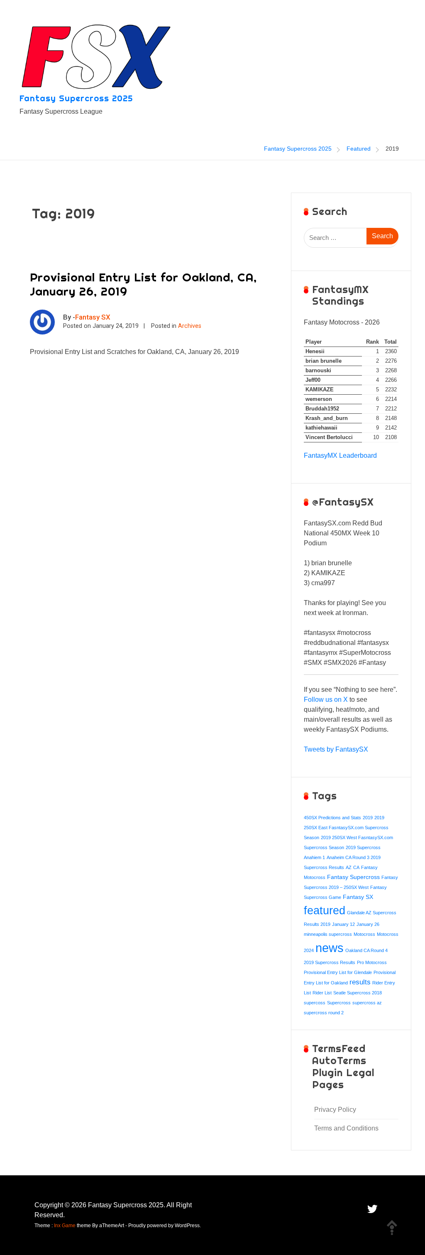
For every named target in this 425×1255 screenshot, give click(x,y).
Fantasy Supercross (353, 877)
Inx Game (65, 1225)
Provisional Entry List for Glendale (338, 972)
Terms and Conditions (346, 1128)
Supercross (339, 1002)
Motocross (364, 934)
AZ (349, 867)
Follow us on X (326, 699)
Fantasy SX (92, 317)
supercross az (367, 1002)
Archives (189, 326)
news (329, 948)
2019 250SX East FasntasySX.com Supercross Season (346, 827)
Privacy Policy (335, 1109)
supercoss (314, 1002)
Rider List (322, 992)
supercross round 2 (324, 1012)
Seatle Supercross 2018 (357, 992)
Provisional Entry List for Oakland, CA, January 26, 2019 (143, 284)
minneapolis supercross (328, 934)
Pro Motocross (372, 962)
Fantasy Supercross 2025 (76, 98)
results (360, 982)
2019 (368, 817)
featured (324, 910)
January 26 (368, 924)
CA (356, 867)
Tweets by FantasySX (336, 749)
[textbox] (351, 593)
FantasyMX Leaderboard (340, 455)
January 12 (343, 924)
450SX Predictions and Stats (332, 817)
